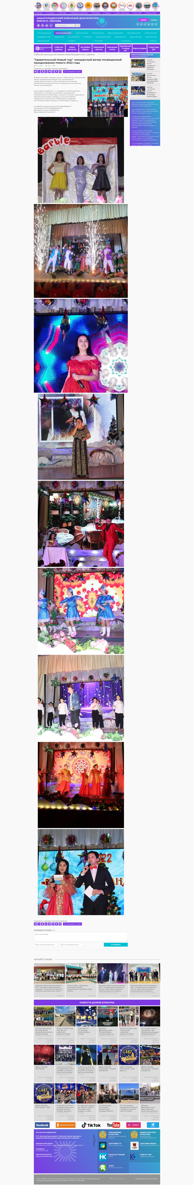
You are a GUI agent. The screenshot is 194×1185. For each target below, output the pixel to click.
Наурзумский (120, 37)
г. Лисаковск (126, 41)
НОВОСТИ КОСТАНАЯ (147, 1155)
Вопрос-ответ (151, 13)
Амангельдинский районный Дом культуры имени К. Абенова (68, 19)
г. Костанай (98, 41)
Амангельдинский (63, 33)
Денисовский (97, 33)
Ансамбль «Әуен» (85, 48)
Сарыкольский (135, 37)
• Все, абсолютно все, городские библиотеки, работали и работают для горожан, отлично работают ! (144, 104)
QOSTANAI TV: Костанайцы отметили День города (84, 1031)
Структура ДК (154, 48)
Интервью (96, 13)
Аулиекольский (82, 33)
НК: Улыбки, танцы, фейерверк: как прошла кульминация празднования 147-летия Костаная (150, 1032)
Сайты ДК (62, 13)
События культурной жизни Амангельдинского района (64, 54)
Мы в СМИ (137, 13)
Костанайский (73, 37)
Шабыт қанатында (122, 13)
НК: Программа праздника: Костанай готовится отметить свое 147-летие (128, 1108)
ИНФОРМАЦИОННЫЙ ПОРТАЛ (45, 48)
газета (116, 1155)
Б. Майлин (88, 37)
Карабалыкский (43, 37)
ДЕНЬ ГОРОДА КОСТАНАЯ (41, 1068)
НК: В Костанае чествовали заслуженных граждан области (106, 1108)
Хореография (139, 48)
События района (58, 48)
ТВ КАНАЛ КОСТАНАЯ (115, 1144)
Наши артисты (72, 48)
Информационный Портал (149, 1144)
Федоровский (43, 41)
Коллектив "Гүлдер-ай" (125, 48)
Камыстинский (151, 33)
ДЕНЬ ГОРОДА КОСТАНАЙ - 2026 (42, 1106)
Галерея (108, 13)
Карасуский (59, 37)
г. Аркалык (71, 41)
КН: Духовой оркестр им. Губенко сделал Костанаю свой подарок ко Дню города (86, 1109)
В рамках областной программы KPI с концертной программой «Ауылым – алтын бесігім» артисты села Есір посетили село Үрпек (49, 988)
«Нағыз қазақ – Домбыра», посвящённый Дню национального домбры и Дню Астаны (79, 988)
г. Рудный (153, 41)
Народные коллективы (79, 13)
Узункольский (151, 37)
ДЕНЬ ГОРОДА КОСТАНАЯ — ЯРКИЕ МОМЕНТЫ (107, 1069)
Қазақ (143, 20)
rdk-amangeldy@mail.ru (44, 1156)
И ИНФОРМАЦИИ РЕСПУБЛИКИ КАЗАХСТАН (148, 1135)
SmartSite (153, 1179)
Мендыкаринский (103, 37)
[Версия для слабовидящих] (51, 25)
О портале (38, 13)
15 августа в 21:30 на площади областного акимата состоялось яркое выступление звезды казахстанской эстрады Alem (86, 1070)
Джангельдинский (115, 33)
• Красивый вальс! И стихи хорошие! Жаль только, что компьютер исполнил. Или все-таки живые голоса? (144, 111)
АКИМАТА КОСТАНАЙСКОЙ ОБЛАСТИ (117, 1135)
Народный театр (112, 48)
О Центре (50, 13)
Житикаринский (133, 33)
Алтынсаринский (44, 33)
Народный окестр (99, 48)
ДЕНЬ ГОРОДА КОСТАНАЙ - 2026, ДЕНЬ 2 (127, 1069)
